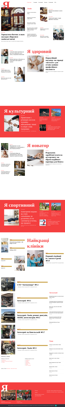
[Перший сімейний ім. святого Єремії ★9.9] (35, 258)
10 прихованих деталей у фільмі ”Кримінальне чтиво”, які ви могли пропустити (53, 128)
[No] (63, 405)
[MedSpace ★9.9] (4, 248)
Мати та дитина (28, 365)
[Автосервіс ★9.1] (8, 300)
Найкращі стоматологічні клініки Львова (56, 348)
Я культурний (3, 32)
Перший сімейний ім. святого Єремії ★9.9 (53, 258)
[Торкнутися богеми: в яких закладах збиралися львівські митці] (13, 19)
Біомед (27, 364)
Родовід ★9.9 (3, 260)
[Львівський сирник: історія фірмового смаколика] (43, 18)
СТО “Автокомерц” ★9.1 (28, 285)
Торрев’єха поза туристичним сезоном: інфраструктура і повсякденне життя (56, 119)
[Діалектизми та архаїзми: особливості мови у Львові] (58, 36)
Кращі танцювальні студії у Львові (55, 362)
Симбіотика (28, 360)
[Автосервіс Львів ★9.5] (8, 347)
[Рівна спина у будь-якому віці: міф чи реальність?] (19, 78)
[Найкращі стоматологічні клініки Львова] (58, 29)
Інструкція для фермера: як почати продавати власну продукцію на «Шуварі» (5, 172)
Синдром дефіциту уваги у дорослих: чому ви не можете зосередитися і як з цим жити (6, 71)
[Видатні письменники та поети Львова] (43, 10)
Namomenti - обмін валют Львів (12, 368)
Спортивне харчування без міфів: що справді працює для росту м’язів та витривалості (32, 35)
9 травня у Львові (19, 402)
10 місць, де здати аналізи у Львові (55, 344)
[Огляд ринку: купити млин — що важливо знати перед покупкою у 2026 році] (19, 164)
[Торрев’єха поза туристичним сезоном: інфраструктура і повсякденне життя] (56, 112)
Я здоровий (41, 27)
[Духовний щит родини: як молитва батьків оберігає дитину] (44, 112)
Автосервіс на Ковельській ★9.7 (31, 332)
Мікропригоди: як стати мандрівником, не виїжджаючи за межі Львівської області (17, 147)
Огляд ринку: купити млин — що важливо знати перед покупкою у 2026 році (6, 165)
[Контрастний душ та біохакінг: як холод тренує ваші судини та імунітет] (4, 59)
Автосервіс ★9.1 (24, 301)
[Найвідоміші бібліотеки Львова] (8, 395)
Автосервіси (18, 281)
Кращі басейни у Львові (53, 366)
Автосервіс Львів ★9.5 (27, 348)
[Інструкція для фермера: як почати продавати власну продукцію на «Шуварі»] (19, 172)
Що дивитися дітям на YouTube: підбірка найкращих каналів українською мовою (32, 29)
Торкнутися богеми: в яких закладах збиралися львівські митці (13, 36)
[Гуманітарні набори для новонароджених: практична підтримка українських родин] (4, 154)
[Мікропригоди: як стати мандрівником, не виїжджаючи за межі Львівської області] (4, 146)
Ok (55, 405)
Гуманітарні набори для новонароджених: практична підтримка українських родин (16, 154)
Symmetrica (4, 360)
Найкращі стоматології (5, 358)
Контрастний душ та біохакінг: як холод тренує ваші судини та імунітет (17, 60)
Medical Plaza (28, 363)
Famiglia (3, 362)
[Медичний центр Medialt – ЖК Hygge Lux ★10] (4, 241)
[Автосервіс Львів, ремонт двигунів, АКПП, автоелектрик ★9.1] (8, 316)
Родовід (27, 361)
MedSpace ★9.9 (13, 250)
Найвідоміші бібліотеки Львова (54, 322)
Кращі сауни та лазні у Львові (54, 358)
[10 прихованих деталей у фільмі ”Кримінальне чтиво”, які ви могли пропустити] (42, 127)
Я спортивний (23, 209)
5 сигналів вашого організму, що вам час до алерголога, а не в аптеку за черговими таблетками (17, 53)
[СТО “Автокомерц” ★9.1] (8, 284)
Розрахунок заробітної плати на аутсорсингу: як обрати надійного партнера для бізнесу (54, 157)
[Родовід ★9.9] (19, 259)
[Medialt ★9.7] (19, 267)
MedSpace (27, 362)
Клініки (11, 239)
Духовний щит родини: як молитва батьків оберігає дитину (43, 119)
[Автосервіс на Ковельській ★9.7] (8, 332)
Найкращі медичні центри (29, 358)
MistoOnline (39, 395)
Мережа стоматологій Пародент (7, 361)
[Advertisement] (32, 92)
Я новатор (11, 144)
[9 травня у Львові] (24, 395)
